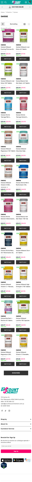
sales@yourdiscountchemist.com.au (12, 404)
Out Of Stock (7, 194)
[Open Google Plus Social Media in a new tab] (5, 410)
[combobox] (5, 2)
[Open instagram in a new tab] (9, 410)
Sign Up (16, 451)
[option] (16, 7)
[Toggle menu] (2, 2)
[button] (24, 24)
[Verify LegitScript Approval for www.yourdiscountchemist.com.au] (4, 465)
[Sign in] (26, 2)
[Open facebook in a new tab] (2, 410)
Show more (16, 373)
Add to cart (7, 59)
